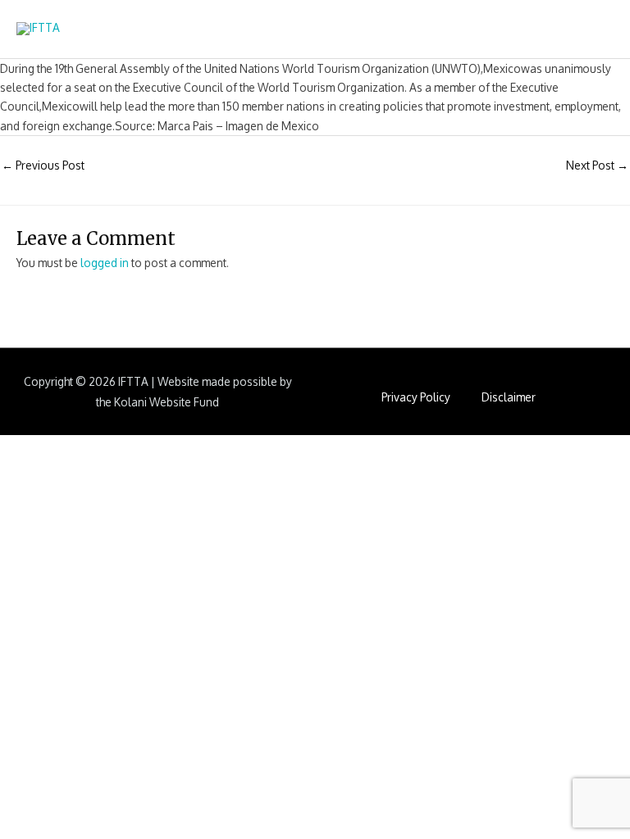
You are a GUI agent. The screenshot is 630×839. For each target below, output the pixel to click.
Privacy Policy (415, 397)
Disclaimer (509, 397)
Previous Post (43, 165)
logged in (104, 263)
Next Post (597, 165)
